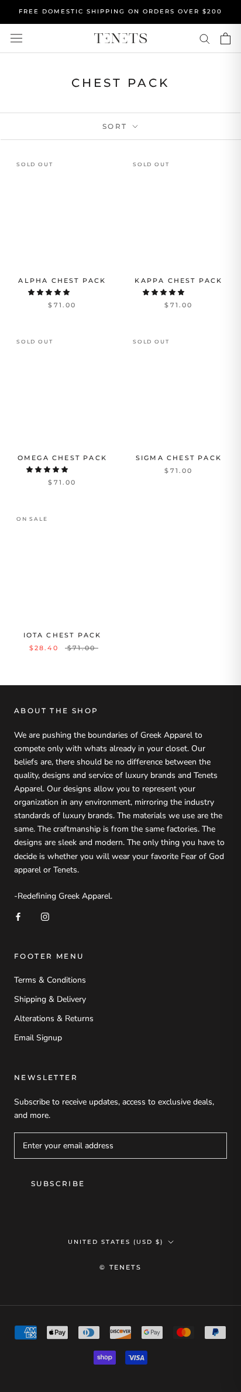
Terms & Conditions (50, 980)
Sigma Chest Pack (179, 458)
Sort (116, 126)
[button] (49, 292)
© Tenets (120, 1267)
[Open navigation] (16, 38)
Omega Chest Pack (62, 458)
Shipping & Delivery (50, 999)
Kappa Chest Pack (178, 280)
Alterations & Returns (54, 1018)
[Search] (204, 38)
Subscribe (58, 1183)
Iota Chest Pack (62, 635)
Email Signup (38, 1037)
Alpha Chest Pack (62, 280)
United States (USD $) (115, 1242)
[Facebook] (18, 916)
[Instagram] (45, 916)
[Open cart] (225, 38)
